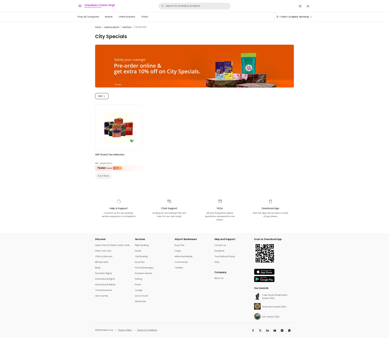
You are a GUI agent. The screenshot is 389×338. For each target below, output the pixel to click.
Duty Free (140, 262)
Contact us (220, 245)
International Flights (105, 279)
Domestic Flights (103, 273)
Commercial (181, 262)
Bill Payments (101, 262)
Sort (100, 96)
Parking (138, 279)
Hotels (138, 251)
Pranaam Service (143, 273)
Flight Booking (142, 245)
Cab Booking (141, 256)
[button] (300, 6)
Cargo (178, 251)
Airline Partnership (184, 256)
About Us (218, 278)
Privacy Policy (125, 330)
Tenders (179, 268)
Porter (138, 285)
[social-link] (253, 330)
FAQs (217, 262)
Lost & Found (141, 296)
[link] (194, 6)
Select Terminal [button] (300, 17)
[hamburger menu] (80, 6)
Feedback (219, 251)
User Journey (101, 296)
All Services (140, 301)
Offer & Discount (103, 256)
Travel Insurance (103, 290)
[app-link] (264, 272)
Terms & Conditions (147, 330)
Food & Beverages (144, 268)
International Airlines (105, 285)
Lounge (138, 290)
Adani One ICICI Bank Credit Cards (112, 245)
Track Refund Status (224, 256)
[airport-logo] (99, 6)
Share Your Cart (103, 251)
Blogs (97, 268)
